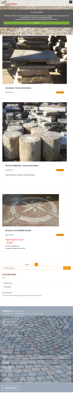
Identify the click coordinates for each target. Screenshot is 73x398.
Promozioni (60, 92)
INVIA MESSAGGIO (11, 388)
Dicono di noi (8, 283)
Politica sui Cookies (46, 17)
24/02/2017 (10, 92)
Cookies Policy (27, 324)
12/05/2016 (10, 235)
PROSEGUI (36, 23)
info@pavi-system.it (9, 324)
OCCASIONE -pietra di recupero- (18, 88)
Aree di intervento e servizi (12, 335)
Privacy (5, 330)
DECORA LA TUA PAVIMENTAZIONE (18, 230)
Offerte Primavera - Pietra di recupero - (22, 166)
